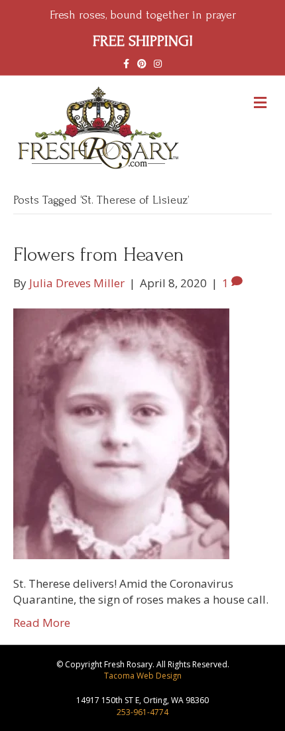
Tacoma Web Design (143, 675)
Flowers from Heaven (98, 254)
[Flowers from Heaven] (121, 432)
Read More (41, 622)
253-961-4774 (142, 712)
